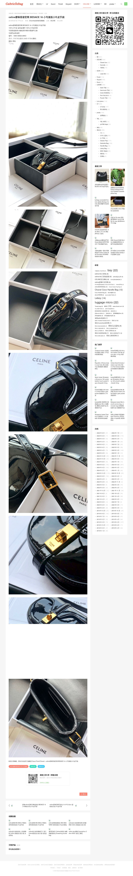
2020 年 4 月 (101, 515)
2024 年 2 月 (101, 478)
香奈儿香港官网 (112, 343)
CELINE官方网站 (102, 287)
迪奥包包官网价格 (88, 864)
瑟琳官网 (109, 320)
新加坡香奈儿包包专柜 (102, 318)
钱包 (98, 127)
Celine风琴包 (120, 292)
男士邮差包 (103, 109)
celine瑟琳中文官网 (103, 289)
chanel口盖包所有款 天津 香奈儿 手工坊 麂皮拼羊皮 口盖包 (102, 239)
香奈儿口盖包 (115, 333)
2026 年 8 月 (101, 440)
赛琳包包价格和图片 (110, 864)
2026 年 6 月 (101, 443)
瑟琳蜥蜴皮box (118, 321)
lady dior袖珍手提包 (110, 302)
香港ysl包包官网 (77, 864)
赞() (83, 794)
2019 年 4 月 (115, 527)
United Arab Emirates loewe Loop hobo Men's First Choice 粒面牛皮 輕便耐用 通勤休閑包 (118, 374)
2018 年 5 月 (101, 535)
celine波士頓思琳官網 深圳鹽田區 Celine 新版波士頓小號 (77, 824)
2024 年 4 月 (101, 475)
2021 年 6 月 (115, 501)
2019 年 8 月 (115, 521)
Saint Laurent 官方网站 (34, 864)
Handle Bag (103, 146)
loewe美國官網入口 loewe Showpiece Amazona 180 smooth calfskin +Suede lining (118, 387)
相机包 (102, 154)
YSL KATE (103, 122)
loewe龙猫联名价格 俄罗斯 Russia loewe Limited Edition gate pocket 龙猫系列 (118, 400)
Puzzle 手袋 (103, 98)
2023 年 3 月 (115, 486)
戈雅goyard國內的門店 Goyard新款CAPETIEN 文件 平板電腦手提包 (102, 249)
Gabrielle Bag (104, 143)
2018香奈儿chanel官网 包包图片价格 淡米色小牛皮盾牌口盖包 (118, 260)
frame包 (102, 65)
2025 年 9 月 (101, 452)
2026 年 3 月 (115, 446)
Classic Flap (104, 141)
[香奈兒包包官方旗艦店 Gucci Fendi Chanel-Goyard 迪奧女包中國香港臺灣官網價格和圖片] (14, 4)
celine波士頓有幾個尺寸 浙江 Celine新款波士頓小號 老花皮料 (38, 833)
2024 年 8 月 (101, 469)
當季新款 (103, 115)
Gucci (53, 4)
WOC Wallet (104, 151)
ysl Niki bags (104, 124)
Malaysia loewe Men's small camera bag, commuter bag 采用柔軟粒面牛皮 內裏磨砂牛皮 (118, 412)
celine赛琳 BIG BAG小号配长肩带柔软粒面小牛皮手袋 (17, 824)
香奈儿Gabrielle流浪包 (101, 333)
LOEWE (97, 4)
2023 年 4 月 (101, 486)
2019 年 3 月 (101, 529)
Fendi (60, 4)
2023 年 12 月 (101, 481)
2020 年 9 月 (115, 506)
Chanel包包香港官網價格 (36, 21)
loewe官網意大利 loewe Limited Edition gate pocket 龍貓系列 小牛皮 (101, 400)
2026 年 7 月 (115, 440)
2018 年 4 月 (115, 535)
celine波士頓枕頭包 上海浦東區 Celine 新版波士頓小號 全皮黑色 (17, 833)
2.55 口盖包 (103, 135)
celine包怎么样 (118, 284)
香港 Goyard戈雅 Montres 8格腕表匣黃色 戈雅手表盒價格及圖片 (118, 249)
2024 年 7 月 (115, 469)
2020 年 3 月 (115, 515)
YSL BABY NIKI (99, 316)
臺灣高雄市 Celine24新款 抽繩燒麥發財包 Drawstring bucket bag (58, 833)
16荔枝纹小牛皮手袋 (100, 278)
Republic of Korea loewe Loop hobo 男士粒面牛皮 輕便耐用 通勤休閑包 (102, 373)
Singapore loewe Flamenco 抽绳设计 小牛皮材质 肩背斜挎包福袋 (102, 423)
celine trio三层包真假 (103, 284)
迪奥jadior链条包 (101, 325)
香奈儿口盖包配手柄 (112, 335)
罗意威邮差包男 (109, 323)
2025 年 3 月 (115, 457)
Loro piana (100, 101)
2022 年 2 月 (115, 495)
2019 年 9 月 (101, 521)
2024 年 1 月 (115, 478)
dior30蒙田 (112, 300)
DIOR (76, 4)
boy (113, 277)
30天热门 (52, 867)
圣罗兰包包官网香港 (59, 864)
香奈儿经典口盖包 (100, 343)
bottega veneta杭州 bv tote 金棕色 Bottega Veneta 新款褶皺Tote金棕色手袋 (102, 215)
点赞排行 (74, 867)
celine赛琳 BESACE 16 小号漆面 (18, 766)
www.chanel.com (118, 314)
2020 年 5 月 (115, 512)
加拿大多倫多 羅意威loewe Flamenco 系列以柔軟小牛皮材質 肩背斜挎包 (118, 424)
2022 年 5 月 (101, 492)
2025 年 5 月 (115, 455)
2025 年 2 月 (101, 460)
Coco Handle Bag (100, 300)
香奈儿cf (115, 328)
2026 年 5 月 (115, 443)
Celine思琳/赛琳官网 (116, 287)
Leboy (100, 305)
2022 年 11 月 (116, 489)
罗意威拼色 (99, 323)
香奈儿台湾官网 (99, 338)
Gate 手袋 (103, 88)
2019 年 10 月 (116, 518)
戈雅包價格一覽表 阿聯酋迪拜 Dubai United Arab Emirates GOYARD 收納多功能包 (102, 261)
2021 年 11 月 (116, 498)
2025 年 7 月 (115, 452)
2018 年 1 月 (101, 538)
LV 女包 (102, 107)
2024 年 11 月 (116, 463)
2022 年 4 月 (115, 492)
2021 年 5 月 (101, 504)
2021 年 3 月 (101, 506)
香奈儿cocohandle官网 (103, 330)
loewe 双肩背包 (105, 93)
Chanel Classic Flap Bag (115, 294)
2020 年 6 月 (101, 512)
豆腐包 (102, 156)
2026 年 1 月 (115, 449)
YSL (98, 119)
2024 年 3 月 (115, 475)
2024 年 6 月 (101, 472)
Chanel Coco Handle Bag (109, 297)
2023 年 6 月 (115, 483)
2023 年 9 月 (101, 483)
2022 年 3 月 (101, 495)
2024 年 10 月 (101, 466)
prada (112, 4)
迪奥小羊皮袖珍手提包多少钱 (102, 328)
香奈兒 (39, 4)
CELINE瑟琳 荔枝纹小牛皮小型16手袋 (105, 292)
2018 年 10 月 (101, 532)
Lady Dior (103, 74)
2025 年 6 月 (101, 455)
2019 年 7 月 (101, 524)
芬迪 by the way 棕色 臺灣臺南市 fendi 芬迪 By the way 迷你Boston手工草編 (118, 227)
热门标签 (80, 867)
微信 (69, 867)
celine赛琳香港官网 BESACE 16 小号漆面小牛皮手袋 (62, 761)
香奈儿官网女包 (110, 338)
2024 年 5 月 (115, 472)
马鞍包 (102, 68)
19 (101, 133)
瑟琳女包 (41, 766)
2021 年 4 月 (115, 504)
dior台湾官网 (99, 302)
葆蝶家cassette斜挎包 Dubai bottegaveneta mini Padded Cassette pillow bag (117, 190)
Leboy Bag (103, 148)
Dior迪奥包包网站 (98, 864)
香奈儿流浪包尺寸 (116, 340)
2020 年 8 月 (101, 509)
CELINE (86, 4)
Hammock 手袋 (105, 90)
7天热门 (59, 867)
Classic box (103, 62)
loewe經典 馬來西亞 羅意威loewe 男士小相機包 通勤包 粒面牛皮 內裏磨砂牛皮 (102, 412)
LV (47, 4)
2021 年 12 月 (101, 498)
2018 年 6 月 (115, 532)
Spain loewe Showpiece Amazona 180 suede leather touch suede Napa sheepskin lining (102, 387)
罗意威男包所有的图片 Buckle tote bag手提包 (101, 185)
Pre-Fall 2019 (104, 95)
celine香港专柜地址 (101, 294)
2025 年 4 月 (101, 457)
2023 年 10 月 (116, 481)
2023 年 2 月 (101, 489)
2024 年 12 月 (101, 463)
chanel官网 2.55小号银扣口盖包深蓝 (118, 209)
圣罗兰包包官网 (109, 316)
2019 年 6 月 (115, 524)
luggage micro (106, 310)
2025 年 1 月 (115, 460)
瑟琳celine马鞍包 (99, 320)
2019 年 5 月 (101, 527)
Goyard (68, 4)
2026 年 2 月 (101, 449)
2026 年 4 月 (101, 446)
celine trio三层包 (101, 281)
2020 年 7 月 (115, 509)
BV (105, 4)
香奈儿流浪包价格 (102, 340)
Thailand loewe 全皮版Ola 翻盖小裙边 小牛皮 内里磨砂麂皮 (102, 360)
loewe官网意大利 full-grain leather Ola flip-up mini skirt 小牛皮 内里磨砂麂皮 (117, 361)
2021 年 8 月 (101, 501)
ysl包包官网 (69, 864)
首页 (31, 4)
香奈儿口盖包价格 (100, 335)
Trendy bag (99, 314)
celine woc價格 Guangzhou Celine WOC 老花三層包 (78, 832)
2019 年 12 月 (101, 518)
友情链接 (64, 867)
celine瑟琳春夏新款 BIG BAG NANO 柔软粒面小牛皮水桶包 (58, 824)
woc (107, 313)
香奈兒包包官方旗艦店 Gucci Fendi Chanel (26, 13)
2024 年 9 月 (115, 466)
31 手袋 (102, 138)
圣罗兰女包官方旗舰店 (47, 864)
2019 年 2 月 (115, 529)
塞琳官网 (33, 766)
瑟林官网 (114, 318)
